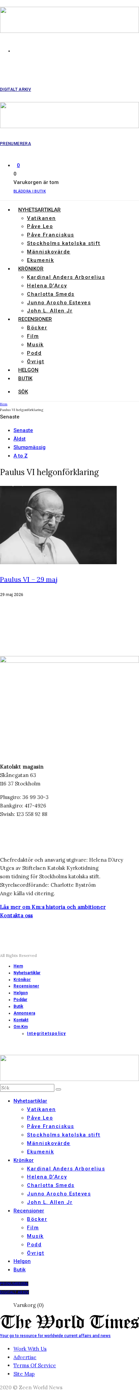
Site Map (24, 1374)
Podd (34, 353)
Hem (18, 966)
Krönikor (31, 269)
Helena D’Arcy (47, 286)
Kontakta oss (16, 915)
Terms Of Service (34, 1365)
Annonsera (24, 1013)
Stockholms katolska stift (64, 243)
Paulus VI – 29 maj (29, 579)
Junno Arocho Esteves (59, 303)
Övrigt (35, 362)
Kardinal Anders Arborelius (66, 277)
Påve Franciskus (50, 235)
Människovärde (49, 252)
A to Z (20, 456)
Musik (35, 345)
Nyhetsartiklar (39, 210)
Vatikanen (41, 218)
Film (33, 336)
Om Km (20, 1026)
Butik (25, 378)
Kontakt (20, 1020)
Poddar (20, 999)
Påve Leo (40, 226)
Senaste (23, 430)
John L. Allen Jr (50, 311)
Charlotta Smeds (51, 294)
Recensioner (35, 319)
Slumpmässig (29, 447)
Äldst (19, 439)
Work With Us (30, 1349)
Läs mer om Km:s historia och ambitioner (53, 907)
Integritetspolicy (46, 1033)
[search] (58, 1089)
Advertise (24, 1357)
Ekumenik (40, 260)
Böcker (37, 328)
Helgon (28, 370)
